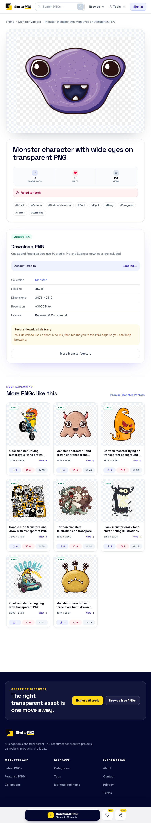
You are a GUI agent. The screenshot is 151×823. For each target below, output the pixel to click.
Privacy (108, 784)
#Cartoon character (59, 205)
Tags (57, 776)
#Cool (81, 205)
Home (10, 21)
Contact (108, 776)
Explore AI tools (87, 700)
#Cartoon (36, 205)
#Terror (20, 212)
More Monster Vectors (75, 353)
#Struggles (126, 205)
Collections (13, 784)
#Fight (95, 205)
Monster (41, 280)
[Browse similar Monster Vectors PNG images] (44, 409)
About (107, 768)
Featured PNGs (15, 776)
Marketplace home (67, 784)
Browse (94, 6)
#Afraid (19, 205)
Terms (107, 793)
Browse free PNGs (122, 700)
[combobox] (58, 6)
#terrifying (37, 212)
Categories (62, 768)
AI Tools (115, 6)
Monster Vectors (29, 21)
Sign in (138, 6)
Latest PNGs (13, 768)
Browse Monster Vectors (127, 395)
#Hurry (110, 205)
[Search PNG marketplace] (80, 7)
